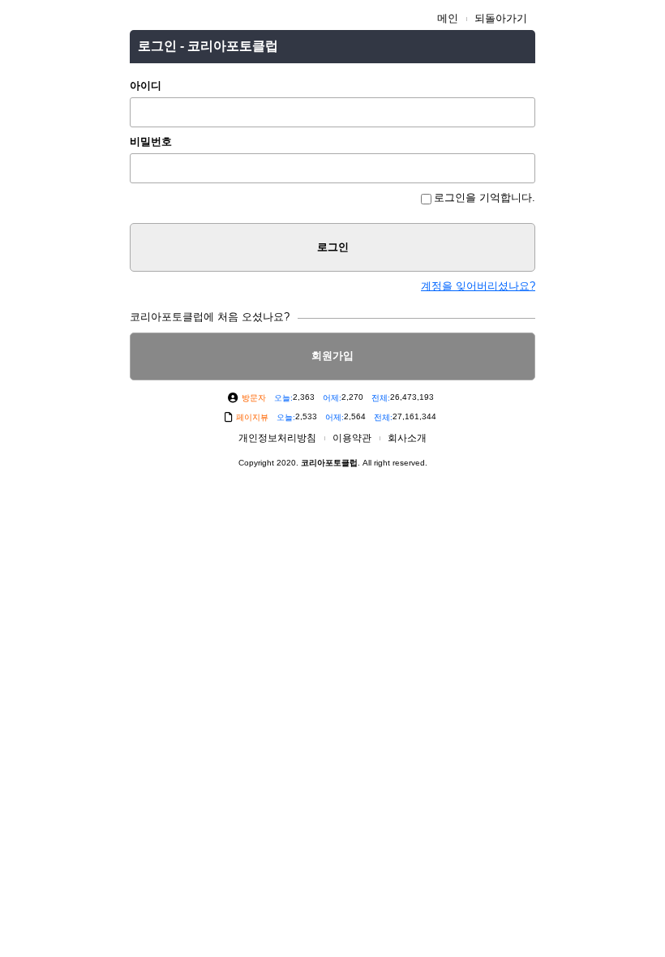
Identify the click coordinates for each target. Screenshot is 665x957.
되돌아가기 (500, 18)
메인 (447, 18)
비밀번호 (151, 141)
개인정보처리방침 (277, 438)
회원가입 (332, 356)
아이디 (145, 85)
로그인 (333, 247)
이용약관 (351, 438)
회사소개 (407, 438)
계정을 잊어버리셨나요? (478, 286)
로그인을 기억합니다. (484, 197)
